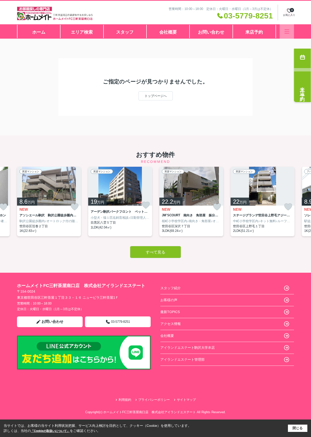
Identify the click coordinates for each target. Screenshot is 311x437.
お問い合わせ (211, 32)
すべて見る (155, 252)
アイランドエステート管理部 (182, 359)
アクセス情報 (170, 324)
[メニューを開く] (287, 31)
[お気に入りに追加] (74, 206)
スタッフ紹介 (170, 288)
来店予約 (254, 32)
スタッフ (125, 32)
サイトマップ (186, 400)
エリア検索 (82, 32)
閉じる (298, 428)
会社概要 (168, 32)
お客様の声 (168, 300)
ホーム (38, 32)
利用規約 (125, 400)
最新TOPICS (170, 312)
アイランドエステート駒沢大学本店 (187, 348)
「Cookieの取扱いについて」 (50, 431)
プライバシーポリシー (154, 400)
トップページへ (156, 96)
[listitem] (49, 201)
